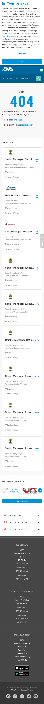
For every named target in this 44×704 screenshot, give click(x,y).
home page (17, 120)
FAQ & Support (22, 571)
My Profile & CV (22, 563)
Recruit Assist (22, 603)
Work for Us (22, 647)
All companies (22, 501)
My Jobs (22, 557)
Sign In (18, 579)
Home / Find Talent (22, 600)
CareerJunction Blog (22, 657)
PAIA (13, 690)
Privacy (17, 690)
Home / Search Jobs (22, 553)
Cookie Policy (7, 36)
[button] (41, 248)
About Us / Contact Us (22, 643)
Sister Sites (22, 650)
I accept (22, 61)
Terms (30, 690)
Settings (22, 54)
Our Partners (22, 653)
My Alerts (22, 560)
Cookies (24, 690)
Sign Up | (19, 619)
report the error (27, 125)
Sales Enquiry (22, 622)
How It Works (22, 660)
